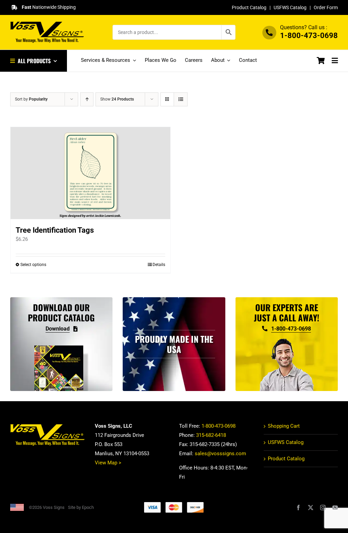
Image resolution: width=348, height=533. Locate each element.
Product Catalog (249, 7)
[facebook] (298, 507)
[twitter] (310, 507)
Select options (33, 264)
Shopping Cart (284, 426)
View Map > (108, 463)
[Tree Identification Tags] (90, 173)
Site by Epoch (81, 507)
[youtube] (335, 507)
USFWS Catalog (290, 7)
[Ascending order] (86, 99)
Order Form (326, 7)
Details (159, 264)
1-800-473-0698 (309, 35)
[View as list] (180, 99)
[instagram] (323, 507)
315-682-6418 (211, 435)
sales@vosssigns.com (220, 453)
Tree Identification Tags (55, 230)
